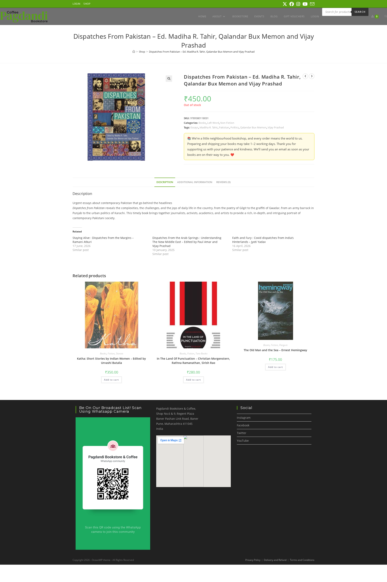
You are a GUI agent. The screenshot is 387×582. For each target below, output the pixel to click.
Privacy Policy (252, 560)
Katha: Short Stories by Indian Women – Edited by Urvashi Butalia (111, 361)
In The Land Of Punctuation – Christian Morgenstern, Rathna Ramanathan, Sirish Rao (193, 361)
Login (76, 3)
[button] (169, 78)
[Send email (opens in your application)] (311, 4)
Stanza (119, 353)
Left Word (213, 123)
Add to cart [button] (111, 379)
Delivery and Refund (275, 560)
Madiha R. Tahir (209, 127)
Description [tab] (164, 182)
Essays (194, 127)
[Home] (133, 51)
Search (360, 12)
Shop (86, 3)
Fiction (111, 353)
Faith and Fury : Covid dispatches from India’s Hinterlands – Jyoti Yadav (263, 240)
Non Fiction (227, 123)
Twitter (241, 433)
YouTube (243, 440)
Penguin (283, 345)
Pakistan (224, 127)
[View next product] (311, 76)
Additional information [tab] (194, 182)
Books (202, 123)
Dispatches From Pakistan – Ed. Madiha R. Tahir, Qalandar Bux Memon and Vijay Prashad (202, 51)
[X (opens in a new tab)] (284, 4)
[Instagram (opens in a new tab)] (298, 4)
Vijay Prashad (276, 127)
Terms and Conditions (302, 560)
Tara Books (201, 353)
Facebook (243, 425)
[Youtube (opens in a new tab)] (305, 4)
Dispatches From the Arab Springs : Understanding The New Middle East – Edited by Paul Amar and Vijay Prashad (186, 242)
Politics (234, 127)
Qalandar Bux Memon (253, 127)
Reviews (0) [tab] (223, 182)
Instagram (244, 418)
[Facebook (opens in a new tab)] (291, 4)
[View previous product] (305, 76)
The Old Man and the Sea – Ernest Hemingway (275, 350)
